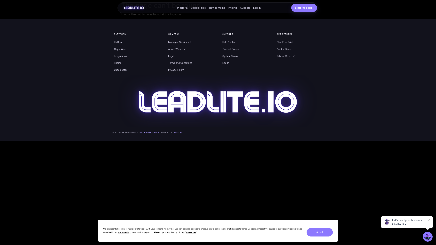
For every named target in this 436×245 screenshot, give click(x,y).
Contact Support (231, 49)
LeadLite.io (178, 132)
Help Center (228, 42)
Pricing (232, 7)
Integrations (120, 56)
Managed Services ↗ (179, 42)
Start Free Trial (285, 42)
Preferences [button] (191, 232)
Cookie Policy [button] (124, 232)
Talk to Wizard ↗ (286, 56)
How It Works (217, 7)
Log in (257, 7)
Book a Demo (284, 49)
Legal (171, 56)
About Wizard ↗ (177, 49)
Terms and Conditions (180, 63)
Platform (182, 7)
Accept (319, 232)
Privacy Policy (176, 70)
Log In (225, 63)
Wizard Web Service (149, 132)
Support (245, 7)
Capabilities (198, 7)
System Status (230, 56)
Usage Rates (121, 70)
